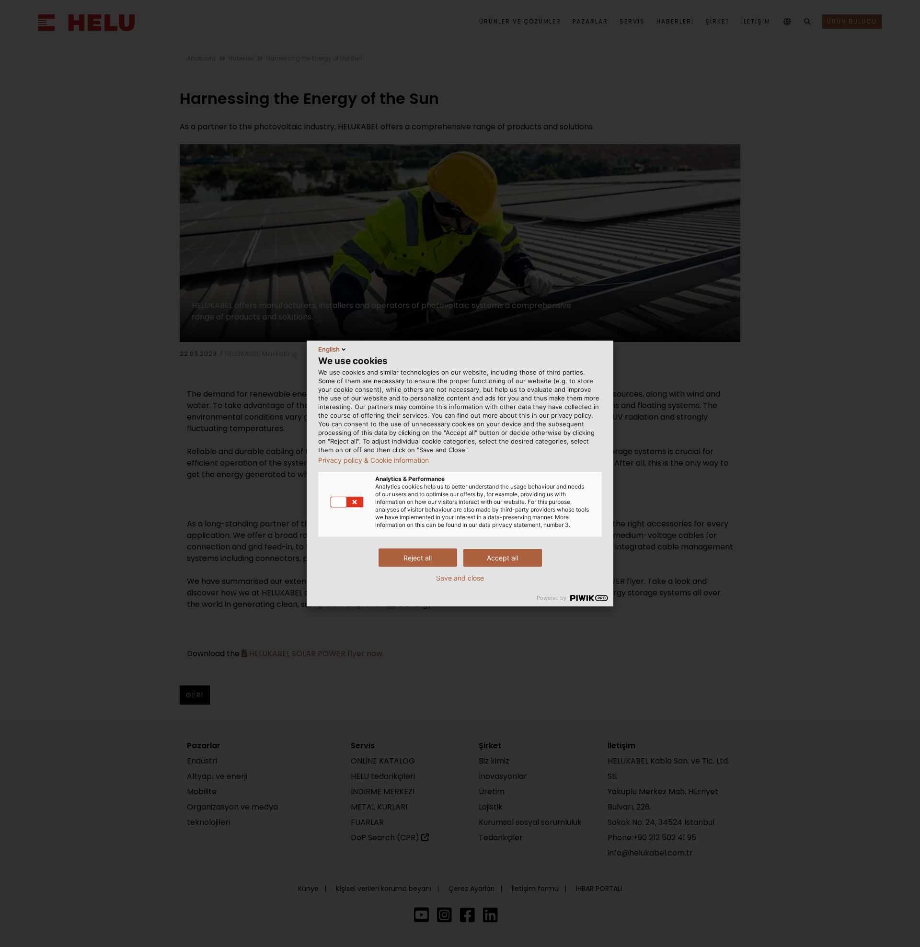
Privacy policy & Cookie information (373, 460)
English (329, 349)
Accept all (502, 558)
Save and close (460, 578)
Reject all (417, 558)
